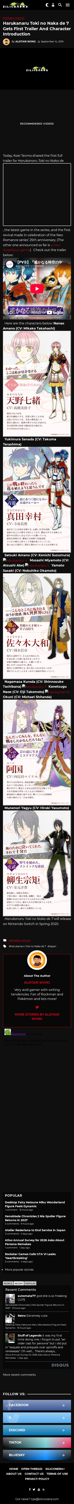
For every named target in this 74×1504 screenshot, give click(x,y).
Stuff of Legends (29, 1335)
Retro (22, 1315)
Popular (30, 1283)
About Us (14, 1474)
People (8, 1283)
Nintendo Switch (13, 18)
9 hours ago (18, 1308)
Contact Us (34, 1474)
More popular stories (19, 1269)
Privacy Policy (37, 1479)
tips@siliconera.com (45, 1499)
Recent (19, 1283)
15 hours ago (24, 1327)
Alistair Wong (25, 41)
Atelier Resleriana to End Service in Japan (35, 1230)
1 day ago (23, 1358)
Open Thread (31, 1469)
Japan (52, 946)
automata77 (27, 1296)
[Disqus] (37, 1076)
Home (13, 1469)
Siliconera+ (55, 1469)
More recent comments (19, 1375)
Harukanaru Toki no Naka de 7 (28, 946)
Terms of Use (57, 1474)
